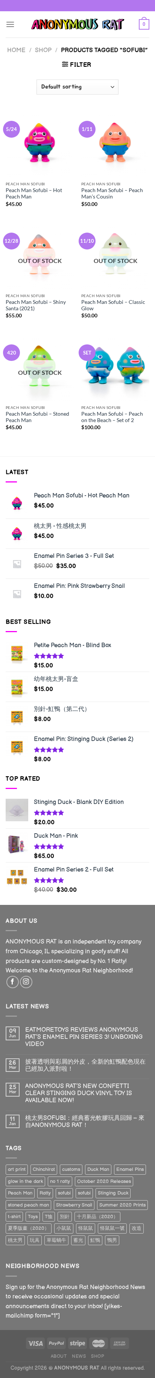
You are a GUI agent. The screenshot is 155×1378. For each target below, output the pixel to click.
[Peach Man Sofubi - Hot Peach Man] (40, 143)
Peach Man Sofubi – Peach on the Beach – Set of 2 (112, 417)
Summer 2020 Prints (122, 1205)
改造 (136, 1228)
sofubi (64, 1193)
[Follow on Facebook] (12, 982)
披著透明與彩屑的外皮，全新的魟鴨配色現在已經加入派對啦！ (85, 1065)
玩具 (35, 1240)
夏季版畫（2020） (28, 1228)
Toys (33, 1217)
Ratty (45, 1193)
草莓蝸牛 (56, 1240)
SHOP (97, 1356)
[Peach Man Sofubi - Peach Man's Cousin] (115, 143)
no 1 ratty (60, 1181)
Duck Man (98, 1169)
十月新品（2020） (97, 1217)
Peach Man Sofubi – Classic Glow (113, 305)
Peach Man (20, 1193)
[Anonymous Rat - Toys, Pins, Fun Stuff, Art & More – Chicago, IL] (77, 24)
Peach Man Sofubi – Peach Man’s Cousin (112, 193)
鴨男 (112, 1240)
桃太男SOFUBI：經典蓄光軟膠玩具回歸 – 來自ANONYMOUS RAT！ (84, 1122)
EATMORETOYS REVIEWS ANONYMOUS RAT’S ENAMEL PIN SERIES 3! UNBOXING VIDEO (84, 1037)
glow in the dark (25, 1181)
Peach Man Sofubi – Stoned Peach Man (37, 417)
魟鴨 (95, 1240)
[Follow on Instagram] (26, 982)
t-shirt (14, 1217)
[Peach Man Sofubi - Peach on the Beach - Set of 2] (115, 367)
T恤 (49, 1217)
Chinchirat (44, 1169)
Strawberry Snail (74, 1205)
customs (71, 1169)
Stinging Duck (113, 1193)
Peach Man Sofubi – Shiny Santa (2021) (36, 305)
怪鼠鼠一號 (112, 1228)
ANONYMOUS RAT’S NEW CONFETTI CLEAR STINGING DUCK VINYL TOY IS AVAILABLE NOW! (78, 1093)
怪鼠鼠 (85, 1228)
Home (16, 50)
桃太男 (15, 1240)
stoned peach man (28, 1205)
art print (17, 1169)
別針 (65, 1217)
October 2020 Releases (104, 1181)
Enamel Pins (130, 1169)
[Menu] (10, 24)
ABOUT (59, 1356)
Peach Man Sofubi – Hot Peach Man (34, 193)
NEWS (79, 1356)
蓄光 (78, 1240)
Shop (43, 50)
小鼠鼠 (63, 1228)
